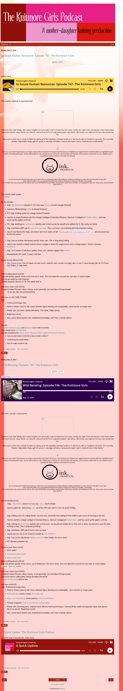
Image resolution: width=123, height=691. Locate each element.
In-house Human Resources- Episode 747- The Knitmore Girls (37, 55)
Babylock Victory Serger (10, 328)
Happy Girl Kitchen (9, 579)
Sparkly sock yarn (37, 538)
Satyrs (47, 205)
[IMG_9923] (57, 62)
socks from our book (38, 228)
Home (58, 680)
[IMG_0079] (57, 372)
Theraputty (5, 197)
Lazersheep (30, 224)
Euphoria (28, 328)
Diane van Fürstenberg (16, 598)
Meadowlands (18, 205)
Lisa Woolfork (20, 330)
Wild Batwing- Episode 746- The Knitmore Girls (29, 364)
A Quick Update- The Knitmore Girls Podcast (27, 632)
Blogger (62, 689)
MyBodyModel (12, 594)
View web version (57, 684)
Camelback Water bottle (16, 554)
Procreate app (37, 594)
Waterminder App (13, 558)
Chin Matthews (50, 534)
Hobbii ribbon (92, 217)
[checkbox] (57, 504)
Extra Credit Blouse (46, 598)
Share (4, 353)
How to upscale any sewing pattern (36, 603)
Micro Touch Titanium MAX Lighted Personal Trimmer (42, 333)
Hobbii (66, 250)
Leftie (29, 209)
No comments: (22, 349)
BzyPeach (11, 247)
